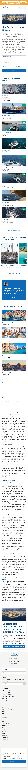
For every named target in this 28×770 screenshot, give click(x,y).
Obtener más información (15, 758)
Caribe (3, 733)
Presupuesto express (7, 743)
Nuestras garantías (6, 694)
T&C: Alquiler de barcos (8, 712)
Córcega (17, 386)
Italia (16, 393)
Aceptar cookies (14, 761)
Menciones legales (6, 708)
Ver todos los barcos (13, 230)
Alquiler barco (7, 11)
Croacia (4, 386)
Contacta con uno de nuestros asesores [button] (14, 646)
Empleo (4, 706)
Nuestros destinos (6, 737)
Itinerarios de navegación (8, 741)
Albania (3, 382)
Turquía (17, 401)
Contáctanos (5, 717)
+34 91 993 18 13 (15, 659)
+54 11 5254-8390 (14, 661)
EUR (6, 669)
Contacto (14, 297)
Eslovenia (4, 389)
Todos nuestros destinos (13, 273)
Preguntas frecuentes (7, 702)
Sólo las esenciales (14, 765)
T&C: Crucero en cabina (8, 710)
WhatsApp (14, 663)
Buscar (14, 70)
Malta (3, 397)
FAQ (3, 714)
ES (5, 673)
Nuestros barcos (6, 739)
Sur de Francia (5, 401)
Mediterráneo (16, 11)
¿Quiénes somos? (6, 690)
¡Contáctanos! (14, 666)
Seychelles (4, 735)
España (17, 389)
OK (24, 684)
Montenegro (18, 397)
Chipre (16, 382)
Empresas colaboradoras (8, 696)
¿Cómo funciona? (6, 692)
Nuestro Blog (5, 715)
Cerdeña (4, 725)
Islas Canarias (5, 723)
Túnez (3, 405)
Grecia (3, 393)
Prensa (3, 704)
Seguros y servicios (6, 700)
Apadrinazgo (5, 698)
